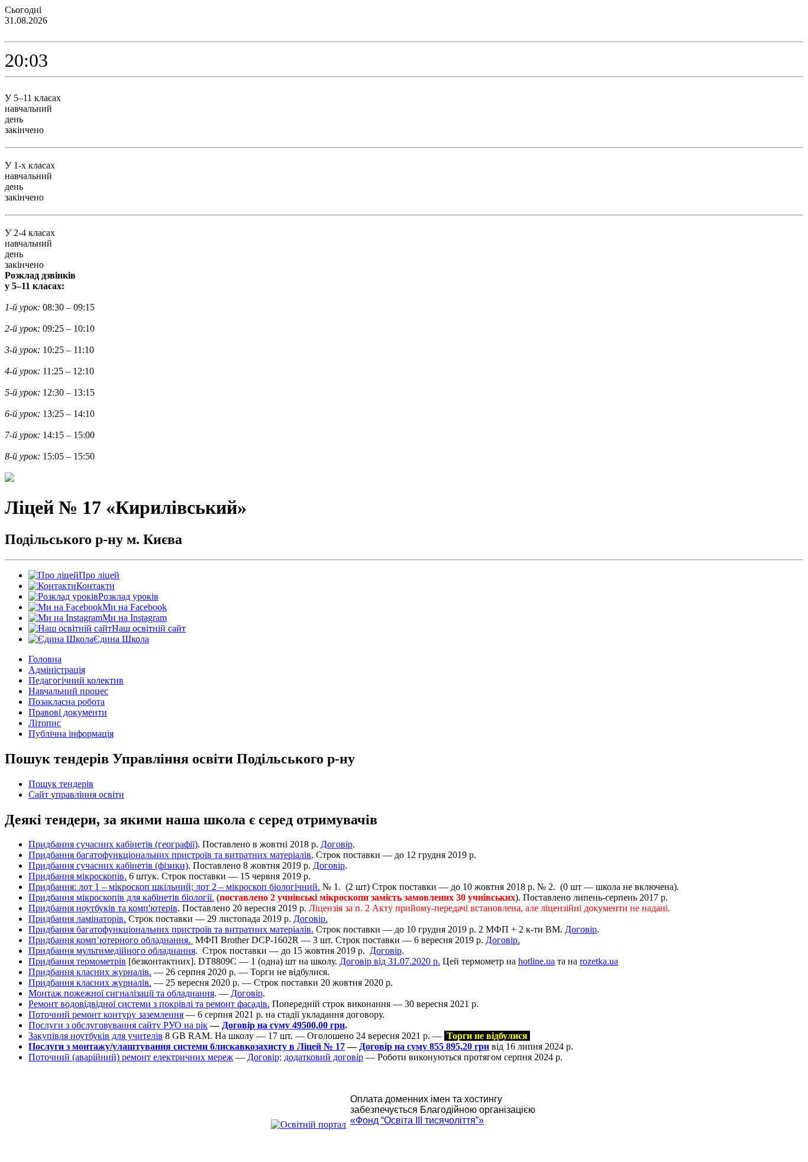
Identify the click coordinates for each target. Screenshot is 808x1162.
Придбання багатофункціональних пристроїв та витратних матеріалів (169, 855)
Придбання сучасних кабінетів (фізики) (108, 865)
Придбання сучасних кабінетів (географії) (113, 844)
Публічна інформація (71, 734)
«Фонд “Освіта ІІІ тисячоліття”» (417, 1120)
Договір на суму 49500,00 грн (283, 1025)
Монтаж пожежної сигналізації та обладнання (121, 993)
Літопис (44, 723)
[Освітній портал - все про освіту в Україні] (308, 1124)
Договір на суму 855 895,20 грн (424, 1046)
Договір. (310, 919)
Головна (45, 659)
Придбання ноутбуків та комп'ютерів (102, 908)
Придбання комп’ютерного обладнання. (110, 940)
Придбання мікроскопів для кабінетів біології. (121, 897)
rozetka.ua (599, 961)
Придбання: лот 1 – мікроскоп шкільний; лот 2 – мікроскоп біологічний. (174, 887)
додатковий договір (323, 1057)
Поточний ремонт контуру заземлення (105, 1014)
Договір (337, 844)
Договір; (264, 1057)
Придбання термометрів (77, 961)
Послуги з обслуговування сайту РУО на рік (118, 1025)
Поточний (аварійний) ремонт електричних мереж (130, 1057)
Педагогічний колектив (76, 680)
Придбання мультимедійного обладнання (111, 951)
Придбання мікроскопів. (77, 876)
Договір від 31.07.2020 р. (390, 961)
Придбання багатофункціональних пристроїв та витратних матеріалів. (170, 929)
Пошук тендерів (60, 784)
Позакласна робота (66, 702)
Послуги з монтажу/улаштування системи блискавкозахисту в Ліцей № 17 (186, 1046)
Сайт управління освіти (76, 794)
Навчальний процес (68, 691)
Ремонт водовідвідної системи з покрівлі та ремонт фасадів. (149, 1004)
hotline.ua (536, 961)
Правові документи (67, 712)
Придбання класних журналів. (89, 972)
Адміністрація (56, 670)
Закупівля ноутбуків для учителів (95, 1036)
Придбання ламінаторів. (77, 919)
